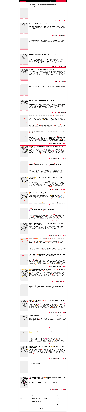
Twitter (57, 398)
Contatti (21, 398)
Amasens (23, 1)
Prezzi (21, 395)
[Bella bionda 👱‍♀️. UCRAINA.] (24, 367)
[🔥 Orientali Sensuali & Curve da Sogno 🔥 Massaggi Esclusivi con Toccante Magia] (24, 198)
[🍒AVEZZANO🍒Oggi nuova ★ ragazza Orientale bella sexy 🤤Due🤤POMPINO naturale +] (24, 351)
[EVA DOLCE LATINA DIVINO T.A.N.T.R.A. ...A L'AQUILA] (24, 28)
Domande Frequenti (23, 399)
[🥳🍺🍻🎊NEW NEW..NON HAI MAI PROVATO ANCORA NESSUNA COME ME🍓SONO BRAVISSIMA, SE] (24, 275)
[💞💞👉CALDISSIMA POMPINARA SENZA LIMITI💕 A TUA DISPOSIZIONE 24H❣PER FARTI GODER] (24, 151)
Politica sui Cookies (35, 396)
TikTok (57, 401)
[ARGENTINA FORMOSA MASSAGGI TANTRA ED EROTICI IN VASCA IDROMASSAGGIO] (24, 13)
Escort (45, 395)
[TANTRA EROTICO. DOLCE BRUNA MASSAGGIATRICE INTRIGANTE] (24, 90)
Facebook (58, 395)
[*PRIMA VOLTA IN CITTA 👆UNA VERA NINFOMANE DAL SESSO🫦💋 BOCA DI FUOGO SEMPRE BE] (24, 121)
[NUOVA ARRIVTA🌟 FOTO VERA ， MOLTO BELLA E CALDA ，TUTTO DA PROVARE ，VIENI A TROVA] (24, 182)
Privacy (21, 396)
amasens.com (42, 408)
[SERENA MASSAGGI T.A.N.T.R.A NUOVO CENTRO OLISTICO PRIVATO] (24, 75)
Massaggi (45, 398)
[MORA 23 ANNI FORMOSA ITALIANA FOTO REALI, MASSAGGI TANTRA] (24, 105)
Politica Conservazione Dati (36, 401)
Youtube (57, 405)
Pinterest (58, 402)
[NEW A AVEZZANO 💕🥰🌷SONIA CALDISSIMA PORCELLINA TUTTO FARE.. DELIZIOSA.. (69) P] (24, 259)
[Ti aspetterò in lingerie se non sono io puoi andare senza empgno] (24, 290)
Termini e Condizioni (35, 395)
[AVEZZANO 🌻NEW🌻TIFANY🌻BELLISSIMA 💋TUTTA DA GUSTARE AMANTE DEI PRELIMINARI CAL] (24, 167)
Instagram (58, 404)
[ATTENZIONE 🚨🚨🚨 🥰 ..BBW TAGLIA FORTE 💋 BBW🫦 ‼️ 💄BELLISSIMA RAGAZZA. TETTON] (24, 244)
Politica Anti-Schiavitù (35, 399)
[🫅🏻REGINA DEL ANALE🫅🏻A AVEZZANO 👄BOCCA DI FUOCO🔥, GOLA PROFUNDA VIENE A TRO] (24, 336)
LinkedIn (57, 399)
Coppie (45, 399)
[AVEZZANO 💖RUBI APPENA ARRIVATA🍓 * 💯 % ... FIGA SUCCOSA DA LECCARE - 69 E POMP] (24, 305)
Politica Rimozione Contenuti (36, 398)
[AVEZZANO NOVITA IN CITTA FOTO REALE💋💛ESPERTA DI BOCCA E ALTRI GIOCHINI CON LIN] (24, 382)
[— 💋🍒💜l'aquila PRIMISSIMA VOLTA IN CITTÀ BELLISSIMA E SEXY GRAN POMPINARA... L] (24, 213)
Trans (45, 396)
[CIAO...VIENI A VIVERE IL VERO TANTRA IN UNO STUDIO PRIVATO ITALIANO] (24, 59)
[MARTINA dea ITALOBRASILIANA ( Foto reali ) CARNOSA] (24, 44)
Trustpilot (58, 396)
